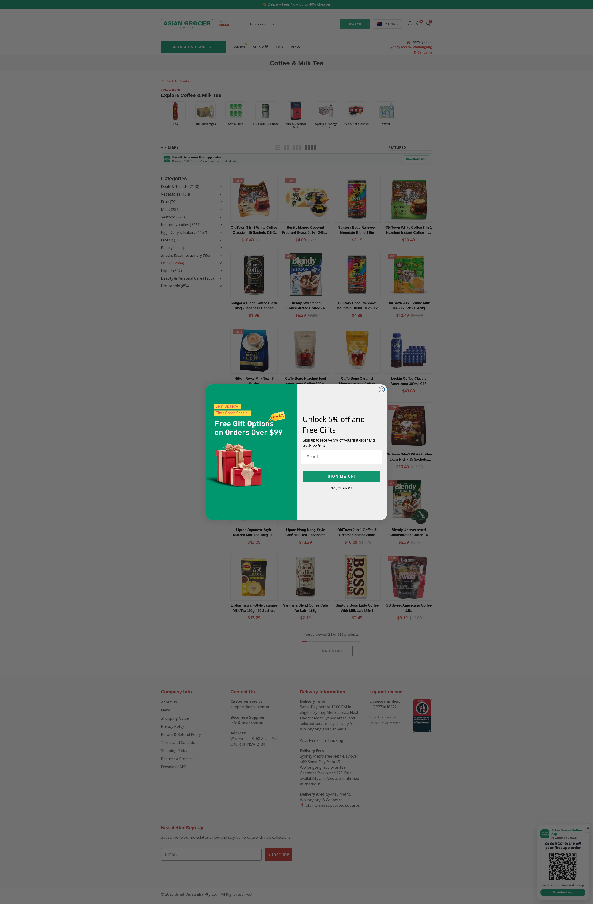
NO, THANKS (342, 488)
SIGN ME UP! (342, 476)
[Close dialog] (382, 389)
